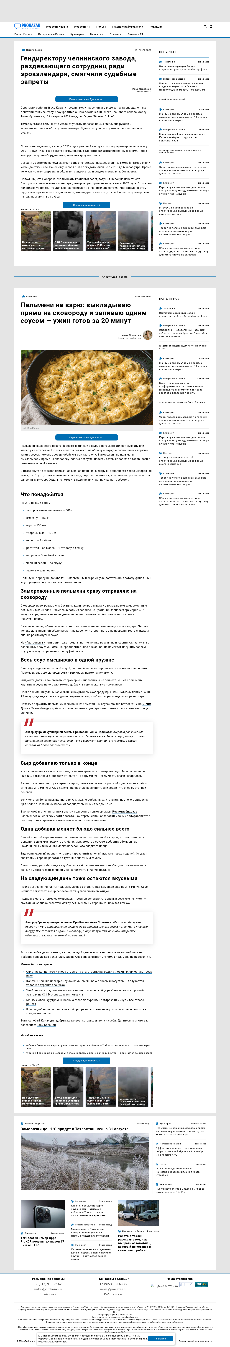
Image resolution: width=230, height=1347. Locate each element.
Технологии (169, 62)
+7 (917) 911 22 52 (48, 1284)
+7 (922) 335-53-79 (113, 1284)
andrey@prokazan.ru (48, 1289)
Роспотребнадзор (124, 811)
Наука (163, 1164)
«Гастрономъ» (35, 642)
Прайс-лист (47, 1294)
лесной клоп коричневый (172, 99)
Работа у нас (113, 1294)
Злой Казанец (46, 1025)
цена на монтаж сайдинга (172, 402)
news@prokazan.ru (113, 1289)
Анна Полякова (131, 335)
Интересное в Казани (174, 79)
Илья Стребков (141, 88)
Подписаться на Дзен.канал (86, 99)
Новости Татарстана (35, 1123)
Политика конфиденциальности (195, 1341)
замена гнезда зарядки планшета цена (179, 150)
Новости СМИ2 (30, 209)
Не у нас (167, 203)
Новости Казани (34, 50)
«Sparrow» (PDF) (117, 1332)
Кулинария (168, 109)
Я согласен (160, 1338)
